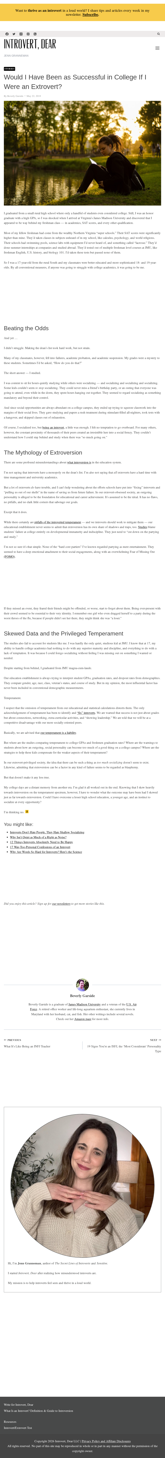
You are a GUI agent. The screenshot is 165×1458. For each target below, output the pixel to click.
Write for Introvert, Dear (18, 1405)
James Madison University (84, 1004)
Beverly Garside (15, 95)
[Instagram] (21, 34)
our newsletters (61, 903)
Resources (10, 1422)
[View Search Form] (158, 34)
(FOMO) (9, 556)
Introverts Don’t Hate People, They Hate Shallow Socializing (47, 832)
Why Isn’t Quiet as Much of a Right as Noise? (38, 837)
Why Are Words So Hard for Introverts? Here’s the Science (46, 852)
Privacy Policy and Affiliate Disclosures (106, 1441)
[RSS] (35, 34)
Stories (10, 68)
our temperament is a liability (58, 733)
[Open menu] (157, 48)
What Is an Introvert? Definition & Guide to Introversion (38, 1411)
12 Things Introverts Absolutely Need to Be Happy (41, 842)
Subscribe (90, 14)
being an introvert (53, 427)
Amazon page (82, 1019)
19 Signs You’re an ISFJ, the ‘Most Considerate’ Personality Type (124, 1045)
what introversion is (79, 462)
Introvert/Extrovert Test (18, 1428)
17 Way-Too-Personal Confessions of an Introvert (40, 847)
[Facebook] (7, 34)
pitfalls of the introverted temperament (57, 522)
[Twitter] (14, 34)
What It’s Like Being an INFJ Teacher (27, 1043)
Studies (142, 527)
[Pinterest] (28, 34)
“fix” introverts (86, 713)
